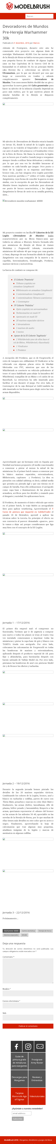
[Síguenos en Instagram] (28, 1051)
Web (4, 1013)
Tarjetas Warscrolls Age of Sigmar (19, 1096)
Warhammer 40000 (11, 931)
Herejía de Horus (45, 931)
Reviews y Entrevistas (37, 1079)
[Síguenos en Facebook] (16, 1051)
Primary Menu (5, 16)
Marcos (36, 43)
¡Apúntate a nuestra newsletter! (27, 1109)
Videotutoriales (37, 1096)
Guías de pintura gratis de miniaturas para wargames (19, 1061)
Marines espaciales (11, 935)
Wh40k (24, 935)
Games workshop (28, 931)
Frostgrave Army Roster (37, 1061)
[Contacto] (40, 1051)
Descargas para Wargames (19, 1079)
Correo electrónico (11, 1001)
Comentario (8, 957)
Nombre (7, 989)
